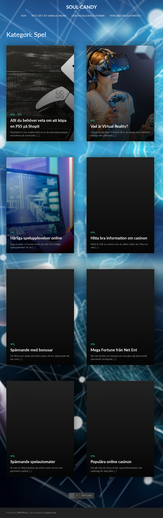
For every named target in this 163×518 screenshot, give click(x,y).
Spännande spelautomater (32, 462)
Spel (12, 115)
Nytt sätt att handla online (49, 16)
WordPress (23, 513)
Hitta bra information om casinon (119, 238)
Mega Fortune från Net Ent (114, 350)
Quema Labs (50, 513)
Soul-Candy (81, 7)
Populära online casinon (111, 462)
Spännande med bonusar (31, 350)
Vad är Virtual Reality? (109, 127)
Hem (23, 16)
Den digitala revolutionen (88, 16)
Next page (87, 495)
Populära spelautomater (125, 16)
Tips (19, 115)
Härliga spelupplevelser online (36, 238)
